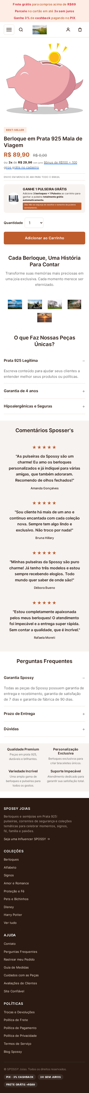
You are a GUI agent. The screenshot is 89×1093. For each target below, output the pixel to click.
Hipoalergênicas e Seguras (28, 406)
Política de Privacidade (20, 1035)
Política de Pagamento (20, 1028)
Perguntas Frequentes (20, 951)
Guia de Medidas (16, 967)
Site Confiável (14, 991)
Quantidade (13, 223)
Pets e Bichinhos (16, 899)
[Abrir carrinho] (80, 29)
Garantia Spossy (19, 677)
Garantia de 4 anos (21, 390)
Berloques (11, 859)
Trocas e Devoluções (19, 1012)
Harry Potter (13, 915)
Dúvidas (11, 728)
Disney (9, 907)
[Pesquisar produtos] (21, 29)
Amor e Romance (16, 883)
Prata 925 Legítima (21, 360)
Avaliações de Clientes (20, 983)
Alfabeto (10, 867)
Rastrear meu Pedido (19, 959)
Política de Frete (16, 1020)
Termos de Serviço (17, 1043)
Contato (10, 943)
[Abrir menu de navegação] (9, 29)
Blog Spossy (13, 1051)
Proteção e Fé (14, 891)
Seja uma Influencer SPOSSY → (27, 839)
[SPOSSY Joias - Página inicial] (40, 29)
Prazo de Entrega (19, 713)
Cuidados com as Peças (21, 975)
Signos (9, 875)
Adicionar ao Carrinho (44, 238)
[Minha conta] (68, 29)
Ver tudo (10, 923)
